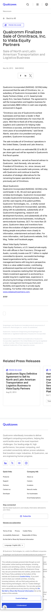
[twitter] (30, 75)
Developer (6, 493)
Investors (30, 485)
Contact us (6, 489)
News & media (32, 489)
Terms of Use (7, 531)
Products (6, 477)
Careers (29, 481)
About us (30, 477)
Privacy (17, 531)
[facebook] (20, 75)
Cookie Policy (27, 531)
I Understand (21, 605)
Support (5, 481)
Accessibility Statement (11, 535)
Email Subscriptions (33, 498)
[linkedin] (25, 75)
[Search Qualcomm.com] (28, 4)
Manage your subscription (12, 523)
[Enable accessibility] (4, 607)
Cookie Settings (21, 598)
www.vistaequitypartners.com (16, 292)
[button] (18, 539)
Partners (6, 485)
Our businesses (32, 493)
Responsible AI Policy (29, 535)
